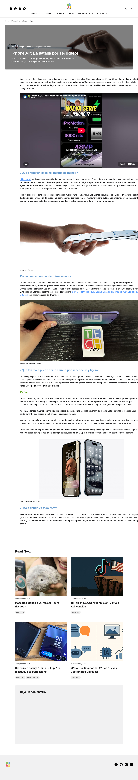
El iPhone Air (25, 179)
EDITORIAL (20, 612)
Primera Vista (32, 677)
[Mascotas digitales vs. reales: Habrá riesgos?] (41, 576)
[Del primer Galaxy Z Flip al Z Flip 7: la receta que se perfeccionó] (41, 641)
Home (6, 21)
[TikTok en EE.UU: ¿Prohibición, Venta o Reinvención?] (97, 576)
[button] (6, 8)
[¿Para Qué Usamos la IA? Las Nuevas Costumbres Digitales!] (97, 641)
